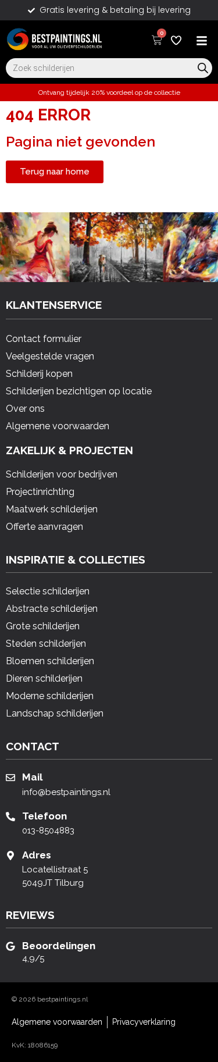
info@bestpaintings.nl (66, 792)
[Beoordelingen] (10, 946)
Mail (32, 777)
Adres (36, 855)
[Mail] (10, 777)
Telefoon (44, 816)
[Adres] (10, 855)
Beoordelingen (58, 945)
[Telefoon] (10, 816)
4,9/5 (33, 958)
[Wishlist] (176, 40)
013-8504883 (48, 830)
